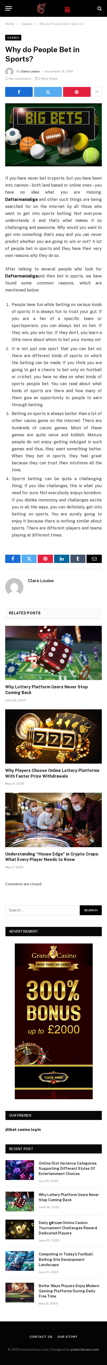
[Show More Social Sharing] (97, 92)
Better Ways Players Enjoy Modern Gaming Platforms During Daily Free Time (69, 1291)
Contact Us (41, 1337)
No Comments (20, 78)
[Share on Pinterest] (77, 92)
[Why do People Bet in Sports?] (53, 134)
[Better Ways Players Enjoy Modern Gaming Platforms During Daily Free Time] (19, 1292)
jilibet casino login (23, 1129)
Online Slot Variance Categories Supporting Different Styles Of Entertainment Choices (68, 1168)
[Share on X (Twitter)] (48, 92)
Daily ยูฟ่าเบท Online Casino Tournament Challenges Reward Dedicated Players (68, 1228)
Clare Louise (30, 71)
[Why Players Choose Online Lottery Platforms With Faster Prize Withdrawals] (53, 736)
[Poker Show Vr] (53, 8)
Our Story (67, 1337)
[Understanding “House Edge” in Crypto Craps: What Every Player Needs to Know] (53, 820)
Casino (13, 37)
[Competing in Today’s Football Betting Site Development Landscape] (19, 1261)
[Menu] (8, 8)
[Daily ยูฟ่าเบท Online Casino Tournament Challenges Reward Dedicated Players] (19, 1229)
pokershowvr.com (85, 1350)
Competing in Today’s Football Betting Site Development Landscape (66, 1259)
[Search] (99, 8)
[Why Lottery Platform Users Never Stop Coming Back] (53, 653)
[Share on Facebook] (19, 92)
